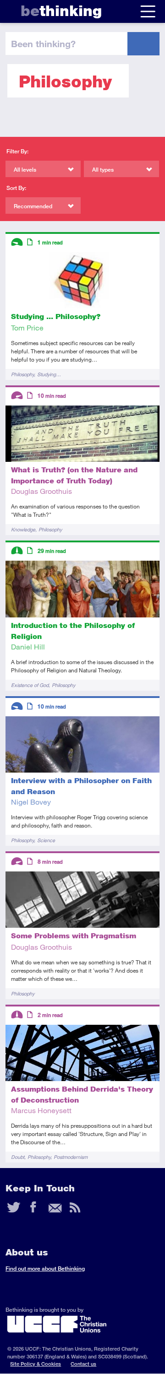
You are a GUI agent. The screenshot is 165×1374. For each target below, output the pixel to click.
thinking (61, 11)
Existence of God (30, 685)
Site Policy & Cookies (35, 1364)
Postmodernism (71, 1157)
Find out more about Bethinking (45, 1268)
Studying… (49, 374)
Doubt (17, 1157)
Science (46, 840)
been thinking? (43, 43)
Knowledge (23, 529)
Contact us (83, 1364)
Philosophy (22, 374)
